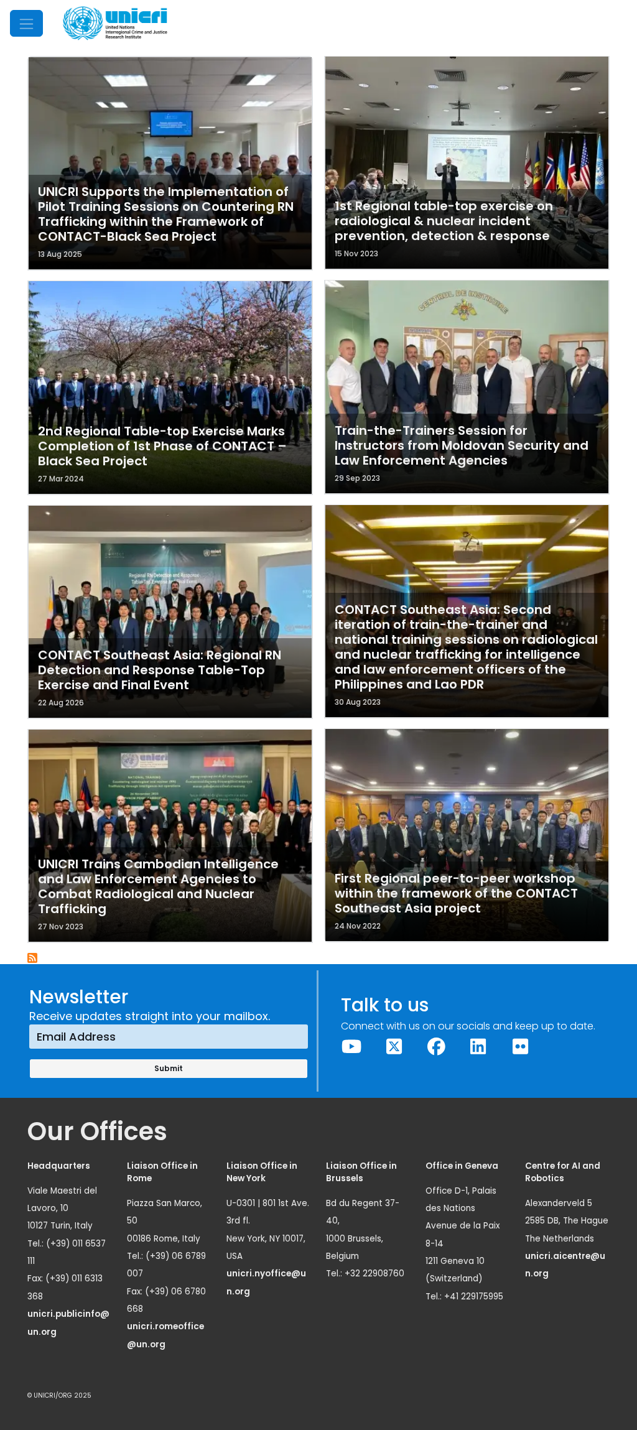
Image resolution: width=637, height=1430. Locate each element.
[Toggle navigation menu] (26, 23)
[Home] (115, 23)
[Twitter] (394, 1046)
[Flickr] (520, 1046)
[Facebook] (436, 1046)
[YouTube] (352, 1046)
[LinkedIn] (478, 1046)
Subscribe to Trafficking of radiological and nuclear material (33, 958)
